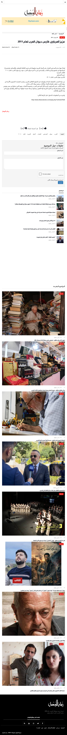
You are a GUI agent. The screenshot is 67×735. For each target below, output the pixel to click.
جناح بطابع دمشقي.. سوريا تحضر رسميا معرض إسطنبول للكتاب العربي (48, 390)
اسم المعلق (60, 150)
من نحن (58, 728)
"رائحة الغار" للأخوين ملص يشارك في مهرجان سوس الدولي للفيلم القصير (47, 691)
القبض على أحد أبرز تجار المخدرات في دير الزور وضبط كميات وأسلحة (39, 229)
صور (42, 728)
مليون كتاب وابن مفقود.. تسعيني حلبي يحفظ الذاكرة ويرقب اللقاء (49, 340)
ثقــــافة (54, 34)
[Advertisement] (33, 60)
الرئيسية (61, 34)
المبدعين (45, 134)
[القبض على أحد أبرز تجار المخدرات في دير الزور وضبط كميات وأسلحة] (60, 234)
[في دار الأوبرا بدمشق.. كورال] (33, 535)
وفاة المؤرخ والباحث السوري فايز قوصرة (55, 641)
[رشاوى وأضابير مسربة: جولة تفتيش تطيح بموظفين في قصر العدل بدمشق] (60, 201)
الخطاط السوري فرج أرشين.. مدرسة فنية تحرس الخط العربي (50, 440)
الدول (34, 134)
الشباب (39, 134)
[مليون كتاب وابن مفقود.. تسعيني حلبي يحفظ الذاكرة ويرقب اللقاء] (33, 335)
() (41, 128)
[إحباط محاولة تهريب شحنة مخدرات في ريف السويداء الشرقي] (60, 218)
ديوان (51, 134)
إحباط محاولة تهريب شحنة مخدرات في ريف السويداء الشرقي (41, 212)
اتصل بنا (38, 728)
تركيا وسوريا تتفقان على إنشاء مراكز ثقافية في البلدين (52, 491)
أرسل (60, 182)
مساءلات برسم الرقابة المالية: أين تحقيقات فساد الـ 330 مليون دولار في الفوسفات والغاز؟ (35, 204)
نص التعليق (60, 158)
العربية (29, 134)
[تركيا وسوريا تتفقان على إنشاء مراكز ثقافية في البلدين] (33, 485)
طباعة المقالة (5, 47)
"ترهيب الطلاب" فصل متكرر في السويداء (45, 237)
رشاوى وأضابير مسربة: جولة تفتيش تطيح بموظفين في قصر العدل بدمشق (37, 196)
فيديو (45, 728)
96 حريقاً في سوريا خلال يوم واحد (47, 221)
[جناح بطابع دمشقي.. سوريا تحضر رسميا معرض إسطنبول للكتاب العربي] (33, 385)
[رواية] (33, 585)
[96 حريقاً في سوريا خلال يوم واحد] (60, 226)
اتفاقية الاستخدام (51, 728)
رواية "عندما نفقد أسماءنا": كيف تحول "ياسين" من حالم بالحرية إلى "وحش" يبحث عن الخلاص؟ (42, 591)
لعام (24, 134)
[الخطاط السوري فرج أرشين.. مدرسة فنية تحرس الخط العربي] (33, 435)
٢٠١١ (19, 134)
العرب (55, 134)
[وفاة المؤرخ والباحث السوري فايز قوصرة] (33, 635)
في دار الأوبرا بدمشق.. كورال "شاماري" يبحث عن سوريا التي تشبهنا (49, 541)
